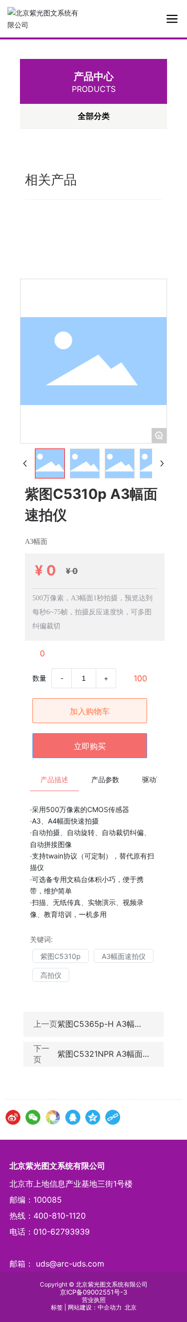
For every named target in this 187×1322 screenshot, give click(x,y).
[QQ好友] (72, 1117)
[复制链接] (112, 1117)
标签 (57, 1307)
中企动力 (110, 1307)
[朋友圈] (52, 1117)
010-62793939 (61, 1232)
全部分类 (94, 116)
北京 (131, 1307)
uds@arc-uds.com (70, 1264)
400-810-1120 (59, 1216)
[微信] (32, 1117)
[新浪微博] (12, 1117)
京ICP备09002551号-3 (93, 1292)
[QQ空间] (92, 1117)
